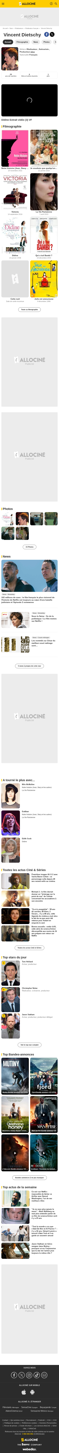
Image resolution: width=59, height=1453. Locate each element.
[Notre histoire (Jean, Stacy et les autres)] (15, 148)
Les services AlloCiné (42, 1426)
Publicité (41, 1420)
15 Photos (29, 547)
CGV (55, 1420)
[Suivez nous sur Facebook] (14, 1375)
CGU (49, 1420)
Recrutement (31, 1420)
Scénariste (44, 49)
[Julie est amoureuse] (44, 279)
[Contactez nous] (44, 1375)
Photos (8, 509)
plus (33, 52)
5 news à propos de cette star (29, 666)
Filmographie (12, 126)
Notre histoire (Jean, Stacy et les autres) (15, 168)
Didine (15, 255)
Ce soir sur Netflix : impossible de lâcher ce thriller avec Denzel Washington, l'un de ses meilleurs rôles (42, 1196)
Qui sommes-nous (17, 1420)
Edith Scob (26, 839)
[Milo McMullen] (10, 795)
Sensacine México (39, 1411)
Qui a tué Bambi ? (44, 255)
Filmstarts (7, 1407)
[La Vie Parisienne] (44, 191)
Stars (11, 28)
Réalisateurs (19, 28)
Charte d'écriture (25, 1426)
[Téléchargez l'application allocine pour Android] (34, 1392)
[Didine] (15, 235)
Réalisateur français (32, 28)
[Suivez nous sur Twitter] (22, 1375)
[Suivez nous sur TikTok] (37, 1375)
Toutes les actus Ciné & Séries (29, 948)
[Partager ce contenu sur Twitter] (52, 34)
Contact (5, 1420)
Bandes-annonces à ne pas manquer (29, 1178)
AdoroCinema (12, 1411)
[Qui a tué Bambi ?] (44, 235)
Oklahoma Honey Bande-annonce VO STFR (15, 1131)
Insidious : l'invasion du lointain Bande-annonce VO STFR (44, 1169)
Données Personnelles (48, 1423)
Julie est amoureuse (43, 299)
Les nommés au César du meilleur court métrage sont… (43, 643)
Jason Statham (28, 1015)
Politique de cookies (11, 1423)
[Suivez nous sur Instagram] (29, 1375)
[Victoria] (15, 191)
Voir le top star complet (30, 1045)
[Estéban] (10, 822)
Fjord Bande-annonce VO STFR (44, 1092)
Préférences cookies (29, 1423)
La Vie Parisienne (44, 212)
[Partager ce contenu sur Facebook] (46, 34)
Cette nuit (15, 299)
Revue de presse (10, 1426)
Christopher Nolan (29, 988)
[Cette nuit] (15, 279)
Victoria (15, 212)
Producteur (25, 52)
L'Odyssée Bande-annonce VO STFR (15, 1169)
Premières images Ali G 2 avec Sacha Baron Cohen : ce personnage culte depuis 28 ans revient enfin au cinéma (45, 877)
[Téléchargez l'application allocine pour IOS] (25, 1392)
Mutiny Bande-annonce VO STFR (15, 1092)
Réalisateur (32, 49)
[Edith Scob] (10, 850)
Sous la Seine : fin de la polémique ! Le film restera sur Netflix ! (44, 618)
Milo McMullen (28, 784)
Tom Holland (27, 962)
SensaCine (26, 1407)
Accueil (5, 28)
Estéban (25, 811)
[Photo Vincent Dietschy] (7, 518)
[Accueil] (27, 4)
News (7, 556)
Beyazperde (45, 1407)
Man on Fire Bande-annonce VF (44, 1131)
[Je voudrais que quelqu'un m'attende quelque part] (44, 148)
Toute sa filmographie (29, 310)
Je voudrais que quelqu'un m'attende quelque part (44, 168)
